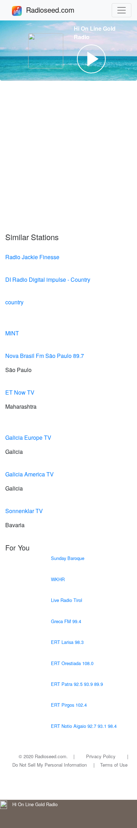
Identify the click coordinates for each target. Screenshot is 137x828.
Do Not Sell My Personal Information (49, 764)
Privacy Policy (101, 756)
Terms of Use (114, 764)
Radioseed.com (59, 10)
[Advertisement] (68, 156)
